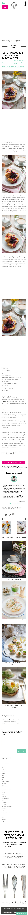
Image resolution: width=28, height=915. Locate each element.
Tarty (3, 815)
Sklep (4, 864)
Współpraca (21, 856)
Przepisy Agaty (9, 853)
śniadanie (10, 507)
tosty (14, 508)
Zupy (3, 821)
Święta (3, 813)
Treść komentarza (6, 734)
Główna (3, 40)
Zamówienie (20, 867)
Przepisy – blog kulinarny (12, 40)
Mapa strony (18, 857)
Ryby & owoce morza (6, 806)
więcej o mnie (22, 501)
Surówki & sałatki (6, 812)
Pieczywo (4, 796)
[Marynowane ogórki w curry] (6, 527)
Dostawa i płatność (19, 866)
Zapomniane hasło (19, 864)
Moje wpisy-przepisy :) (14, 503)
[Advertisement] (14, 24)
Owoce (22, 66)
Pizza (3, 800)
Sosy (3, 810)
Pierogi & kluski (5, 798)
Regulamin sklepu (10, 867)
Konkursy (6, 856)
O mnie (13, 856)
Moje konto (7, 866)
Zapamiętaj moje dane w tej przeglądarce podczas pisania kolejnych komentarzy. (12, 731)
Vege (3, 817)
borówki (4, 507)
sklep (5, 7)
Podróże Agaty (8, 855)
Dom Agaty (19, 853)
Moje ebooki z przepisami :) (13, 462)
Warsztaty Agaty (19, 855)
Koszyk (9, 864)
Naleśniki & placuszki (12, 66)
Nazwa (4, 723)
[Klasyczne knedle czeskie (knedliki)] (21, 527)
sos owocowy (18, 507)
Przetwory (4, 804)
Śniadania (22, 68)
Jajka (3, 66)
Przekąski (4, 802)
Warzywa (4, 819)
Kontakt (9, 857)
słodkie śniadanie (7, 508)
